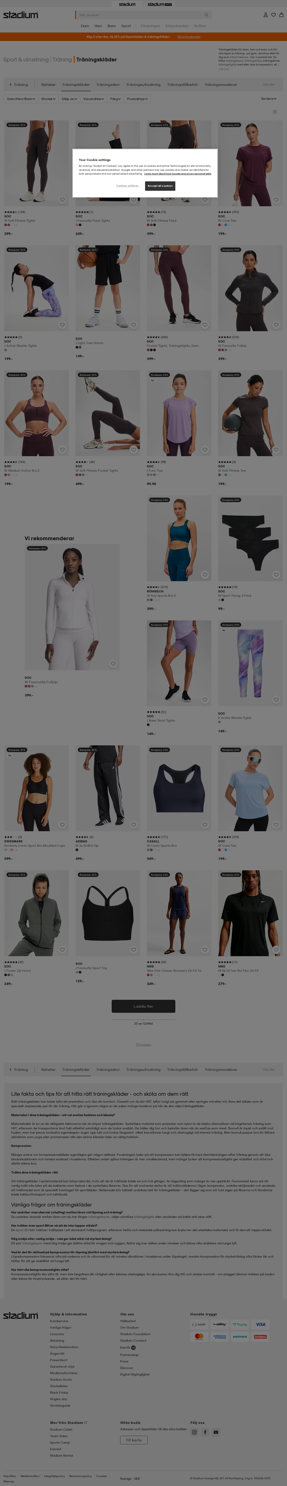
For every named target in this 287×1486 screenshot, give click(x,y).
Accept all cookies (160, 185)
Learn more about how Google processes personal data (177, 173)
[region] (145, 173)
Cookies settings (127, 185)
